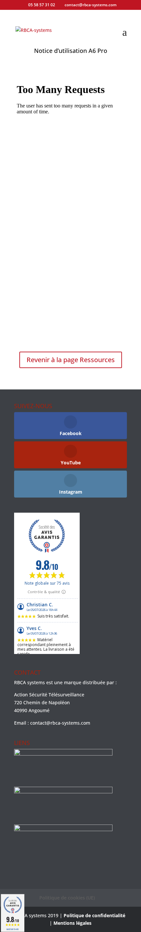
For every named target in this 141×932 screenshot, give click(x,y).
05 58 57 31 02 (41, 5)
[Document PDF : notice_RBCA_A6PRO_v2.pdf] (70, 208)
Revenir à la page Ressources (71, 359)
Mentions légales (72, 923)
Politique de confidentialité (94, 915)
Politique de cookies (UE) (67, 898)
